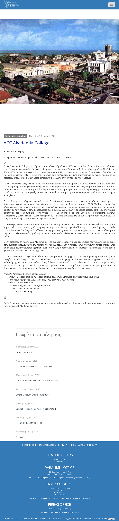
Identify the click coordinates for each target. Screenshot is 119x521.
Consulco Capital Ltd (26, 352)
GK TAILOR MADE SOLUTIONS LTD (34, 366)
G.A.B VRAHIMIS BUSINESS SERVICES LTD (37, 380)
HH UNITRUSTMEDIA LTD (29, 422)
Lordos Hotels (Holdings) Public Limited (36, 408)
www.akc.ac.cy (26, 282)
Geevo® (20, 437)
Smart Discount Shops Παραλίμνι (32, 394)
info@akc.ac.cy (25, 291)
